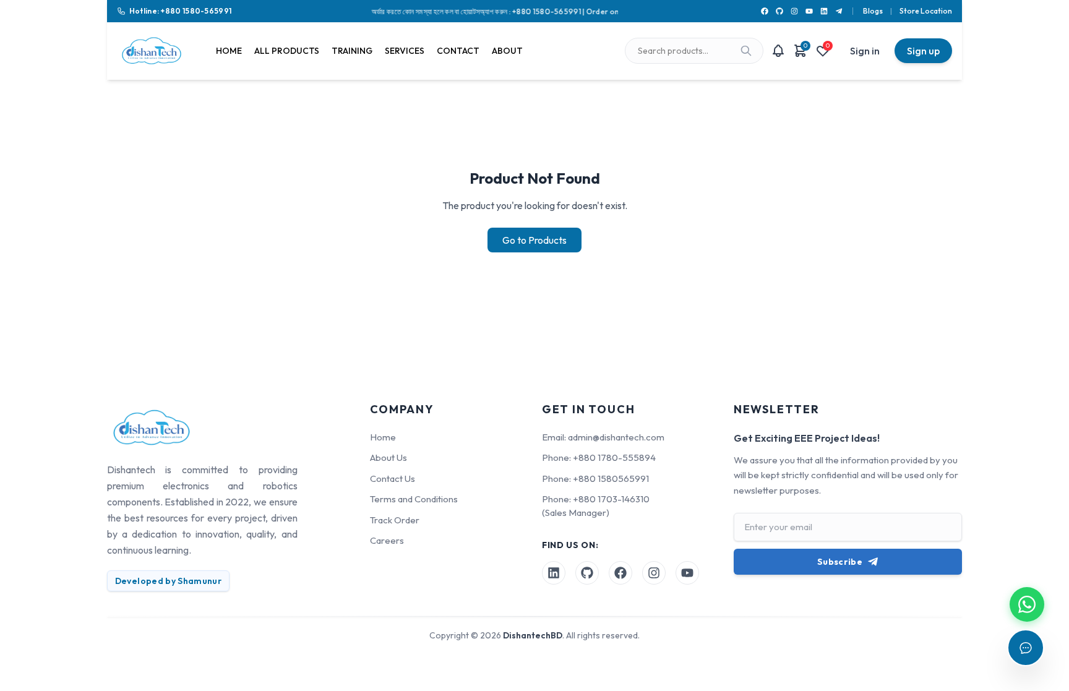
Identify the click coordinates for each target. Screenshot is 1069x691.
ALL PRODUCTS (286, 50)
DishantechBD (532, 635)
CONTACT (458, 50)
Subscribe (839, 561)
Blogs (873, 10)
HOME (229, 50)
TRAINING (352, 50)
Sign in (865, 51)
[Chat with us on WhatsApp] (1027, 604)
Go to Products (534, 240)
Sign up (923, 51)
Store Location (925, 10)
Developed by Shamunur (168, 580)
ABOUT (507, 50)
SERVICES (404, 50)
